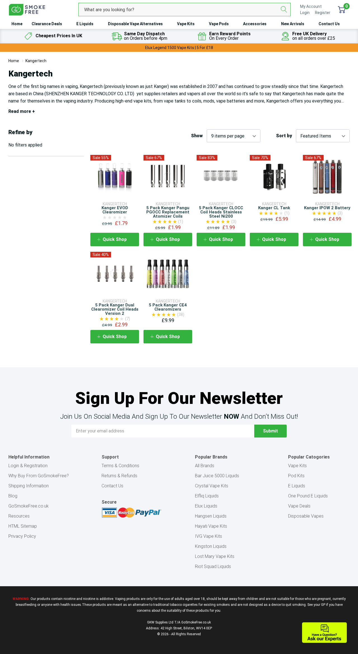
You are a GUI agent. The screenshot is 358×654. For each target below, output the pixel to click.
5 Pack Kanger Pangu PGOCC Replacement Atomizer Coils (167, 212)
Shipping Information (28, 485)
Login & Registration (28, 465)
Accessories (255, 24)
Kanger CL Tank (274, 207)
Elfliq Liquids (207, 496)
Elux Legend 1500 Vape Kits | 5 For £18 (179, 47)
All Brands (204, 465)
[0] (341, 9)
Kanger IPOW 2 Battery (327, 207)
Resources (19, 516)
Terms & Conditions (120, 465)
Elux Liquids (206, 506)
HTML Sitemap (22, 526)
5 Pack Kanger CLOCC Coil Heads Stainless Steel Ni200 (221, 212)
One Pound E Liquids (308, 496)
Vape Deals (299, 506)
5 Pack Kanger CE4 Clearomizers (168, 307)
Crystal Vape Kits (211, 485)
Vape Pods (219, 24)
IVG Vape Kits (208, 536)
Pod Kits (296, 475)
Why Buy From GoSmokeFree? (38, 475)
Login (305, 12)
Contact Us (329, 24)
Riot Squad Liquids (213, 566)
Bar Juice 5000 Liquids (217, 475)
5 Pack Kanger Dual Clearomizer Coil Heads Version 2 (114, 309)
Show (197, 136)
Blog (12, 496)
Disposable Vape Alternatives (135, 24)
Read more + (21, 111)
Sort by (284, 136)
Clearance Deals (47, 24)
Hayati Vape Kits (211, 526)
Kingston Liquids (211, 546)
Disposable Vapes (306, 516)
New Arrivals (292, 24)
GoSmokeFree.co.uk (28, 506)
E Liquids (84, 24)
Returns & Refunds (119, 475)
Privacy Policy (22, 536)
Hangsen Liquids (211, 516)
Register (322, 12)
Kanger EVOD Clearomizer (115, 210)
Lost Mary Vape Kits (214, 556)
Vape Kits (186, 24)
